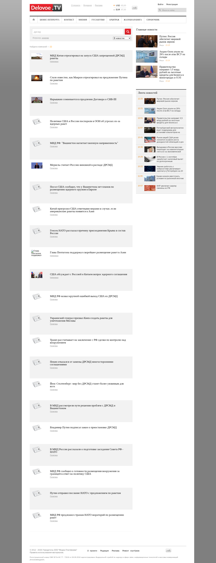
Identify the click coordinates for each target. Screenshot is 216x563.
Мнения (83, 19)
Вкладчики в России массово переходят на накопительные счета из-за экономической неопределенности (170, 149)
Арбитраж (114, 19)
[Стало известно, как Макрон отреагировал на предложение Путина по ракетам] (36, 78)
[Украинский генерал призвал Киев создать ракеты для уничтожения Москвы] (36, 319)
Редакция (87, 5)
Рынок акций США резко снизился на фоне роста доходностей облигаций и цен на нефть (170, 139)
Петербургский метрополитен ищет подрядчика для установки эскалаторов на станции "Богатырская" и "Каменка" (170, 130)
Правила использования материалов (46, 552)
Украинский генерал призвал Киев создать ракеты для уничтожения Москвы (81, 319)
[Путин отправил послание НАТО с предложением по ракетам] (36, 494)
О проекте (75, 5)
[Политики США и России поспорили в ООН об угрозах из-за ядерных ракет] (36, 122)
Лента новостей (147, 92)
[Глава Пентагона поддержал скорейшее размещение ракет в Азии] (36, 253)
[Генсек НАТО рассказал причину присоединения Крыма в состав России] (36, 231)
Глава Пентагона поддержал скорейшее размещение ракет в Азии (88, 252)
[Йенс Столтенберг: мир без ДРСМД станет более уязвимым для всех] (36, 384)
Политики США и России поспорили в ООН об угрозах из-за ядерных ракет (85, 122)
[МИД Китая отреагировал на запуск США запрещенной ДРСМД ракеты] (36, 56)
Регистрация (172, 4)
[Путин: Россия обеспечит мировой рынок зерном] (146, 41)
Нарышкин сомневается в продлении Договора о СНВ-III (83, 99)
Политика (54, 83)
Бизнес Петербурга (49, 19)
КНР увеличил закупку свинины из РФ (166, 187)
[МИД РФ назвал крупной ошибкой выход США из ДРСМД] (36, 297)
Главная (33, 19)
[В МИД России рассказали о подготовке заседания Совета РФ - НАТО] (36, 450)
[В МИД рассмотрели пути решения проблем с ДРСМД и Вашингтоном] (36, 406)
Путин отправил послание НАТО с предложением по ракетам (85, 493)
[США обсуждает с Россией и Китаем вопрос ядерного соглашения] (36, 275)
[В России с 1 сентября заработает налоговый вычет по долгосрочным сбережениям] (149, 159)
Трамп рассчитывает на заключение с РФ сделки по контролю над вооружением (88, 341)
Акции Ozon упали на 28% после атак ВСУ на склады (172, 54)
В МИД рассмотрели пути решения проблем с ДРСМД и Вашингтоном (82, 407)
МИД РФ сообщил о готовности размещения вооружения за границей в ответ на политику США (85, 472)
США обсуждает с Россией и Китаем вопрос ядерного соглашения (88, 274)
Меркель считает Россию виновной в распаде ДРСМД (81, 165)
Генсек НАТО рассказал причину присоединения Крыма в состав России (87, 232)
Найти (128, 32)
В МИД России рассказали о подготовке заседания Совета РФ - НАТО (86, 450)
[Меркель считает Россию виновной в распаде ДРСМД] (36, 165)
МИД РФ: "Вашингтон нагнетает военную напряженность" (84, 143)
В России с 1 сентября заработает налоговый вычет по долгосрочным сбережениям (170, 159)
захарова (45, 37)
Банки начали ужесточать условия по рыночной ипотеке (170, 177)
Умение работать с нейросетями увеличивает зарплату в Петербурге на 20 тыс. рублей (170, 168)
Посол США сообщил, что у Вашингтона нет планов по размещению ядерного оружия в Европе (82, 188)
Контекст (69, 19)
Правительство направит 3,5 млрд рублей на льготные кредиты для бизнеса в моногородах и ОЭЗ (171, 72)
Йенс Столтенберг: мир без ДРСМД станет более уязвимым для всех (87, 385)
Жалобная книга (133, 19)
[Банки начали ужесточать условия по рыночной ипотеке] (149, 178)
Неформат (54, 61)
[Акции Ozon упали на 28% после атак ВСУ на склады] (146, 56)
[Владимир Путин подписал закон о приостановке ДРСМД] (36, 428)
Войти (160, 4)
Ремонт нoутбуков (130, 551)
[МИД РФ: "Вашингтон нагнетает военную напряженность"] (36, 144)
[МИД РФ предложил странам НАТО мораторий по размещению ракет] (36, 515)
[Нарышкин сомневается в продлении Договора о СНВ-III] (36, 100)
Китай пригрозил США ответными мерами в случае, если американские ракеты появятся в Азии (83, 210)
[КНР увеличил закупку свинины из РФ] (149, 188)
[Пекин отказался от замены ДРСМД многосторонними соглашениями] (36, 362)
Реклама (98, 5)
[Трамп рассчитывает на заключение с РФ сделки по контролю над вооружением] (36, 340)
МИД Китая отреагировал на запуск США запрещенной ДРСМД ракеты (87, 57)
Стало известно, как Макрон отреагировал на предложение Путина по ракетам (88, 78)
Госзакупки (98, 19)
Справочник (152, 19)
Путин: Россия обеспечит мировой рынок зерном (170, 39)
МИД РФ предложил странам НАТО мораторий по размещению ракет (87, 516)
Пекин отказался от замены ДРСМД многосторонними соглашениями (81, 363)
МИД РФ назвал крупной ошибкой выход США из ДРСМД (84, 296)
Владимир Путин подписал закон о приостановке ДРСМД (83, 427)
